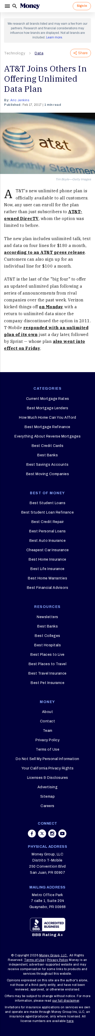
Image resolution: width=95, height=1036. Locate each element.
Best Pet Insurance (47, 683)
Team (47, 731)
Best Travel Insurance (47, 673)
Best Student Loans (47, 503)
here (70, 1021)
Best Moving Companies (47, 474)
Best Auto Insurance (47, 541)
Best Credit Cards (48, 446)
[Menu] (8, 6)
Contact (47, 721)
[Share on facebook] (32, 833)
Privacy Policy (47, 740)
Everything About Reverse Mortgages (47, 436)
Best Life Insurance (47, 569)
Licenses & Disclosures (47, 778)
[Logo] (30, 6)
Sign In (82, 6)
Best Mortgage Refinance (47, 427)
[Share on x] (42, 833)
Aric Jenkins (19, 100)
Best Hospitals (47, 645)
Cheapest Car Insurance (47, 550)
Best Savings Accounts (47, 464)
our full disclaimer (65, 1000)
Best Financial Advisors (47, 588)
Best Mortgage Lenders (47, 408)
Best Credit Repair (47, 522)
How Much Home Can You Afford (47, 417)
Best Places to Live (47, 654)
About (47, 712)
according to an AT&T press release (44, 252)
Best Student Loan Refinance (47, 512)
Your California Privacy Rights (48, 768)
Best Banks (47, 455)
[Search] (15, 6)
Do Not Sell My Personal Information (47, 759)
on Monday (51, 306)
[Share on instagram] (52, 833)
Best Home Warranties (47, 578)
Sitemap (47, 796)
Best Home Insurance (47, 559)
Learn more (54, 37)
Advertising (47, 787)
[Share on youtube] (62, 833)
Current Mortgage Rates (47, 399)
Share (83, 53)
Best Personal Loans (47, 531)
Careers (47, 806)
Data (39, 53)
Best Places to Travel (48, 664)
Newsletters (47, 617)
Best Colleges (47, 636)
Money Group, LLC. (53, 955)
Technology (14, 53)
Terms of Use (47, 749)
